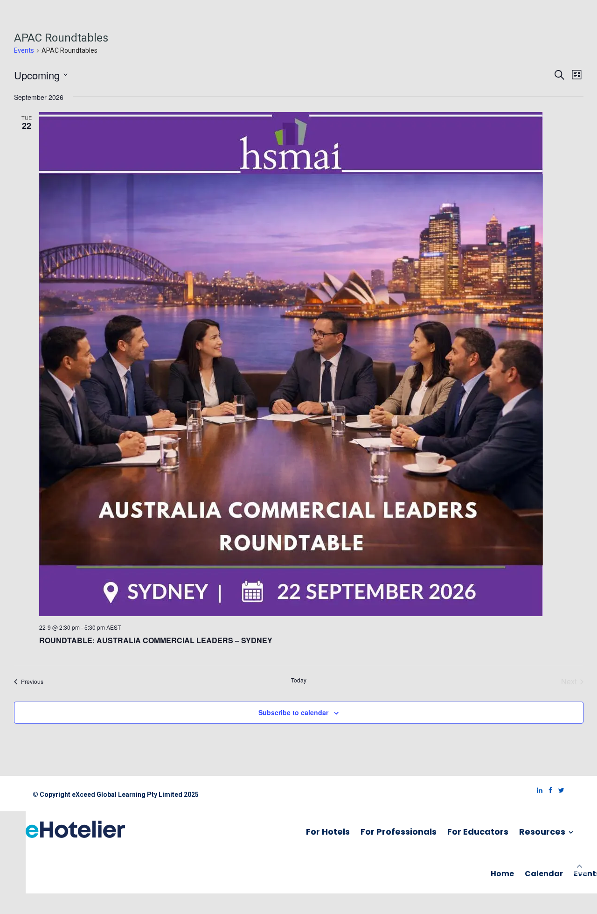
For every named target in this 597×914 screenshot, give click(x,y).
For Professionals (399, 831)
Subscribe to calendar (293, 712)
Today (298, 680)
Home (502, 873)
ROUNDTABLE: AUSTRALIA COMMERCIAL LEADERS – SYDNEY (155, 640)
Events (24, 50)
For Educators (477, 831)
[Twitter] (559, 790)
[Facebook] (548, 790)
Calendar (544, 873)
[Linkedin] (537, 790)
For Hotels (328, 831)
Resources (543, 831)
